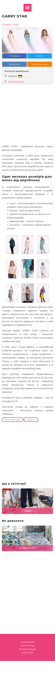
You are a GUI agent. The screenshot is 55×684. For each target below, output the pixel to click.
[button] (51, 342)
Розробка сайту (27, 642)
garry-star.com (16, 81)
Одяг (16, 24)
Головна (6, 24)
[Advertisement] (27, 114)
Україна (31, 419)
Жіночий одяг (12, 419)
